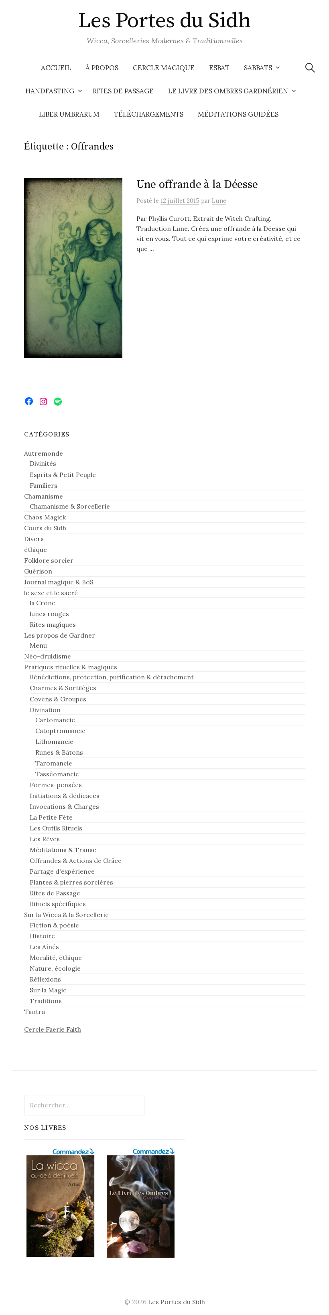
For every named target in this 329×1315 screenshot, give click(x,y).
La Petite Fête (51, 817)
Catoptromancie (60, 731)
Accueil (56, 67)
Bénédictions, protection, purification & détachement (112, 677)
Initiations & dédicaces (65, 796)
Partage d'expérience (62, 871)
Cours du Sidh (45, 528)
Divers (34, 539)
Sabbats (258, 67)
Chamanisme (43, 496)
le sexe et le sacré (51, 593)
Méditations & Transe (63, 850)
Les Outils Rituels (56, 828)
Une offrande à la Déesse (197, 185)
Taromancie (53, 763)
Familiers (43, 485)
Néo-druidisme (47, 656)
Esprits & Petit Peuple (63, 475)
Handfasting (49, 91)
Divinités (43, 463)
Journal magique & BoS (58, 582)
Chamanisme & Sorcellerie (70, 506)
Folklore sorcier (48, 560)
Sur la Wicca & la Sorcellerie (66, 915)
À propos (101, 67)
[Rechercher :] (310, 67)
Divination (45, 710)
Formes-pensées (56, 785)
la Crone (42, 603)
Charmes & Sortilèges (63, 688)
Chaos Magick (45, 517)
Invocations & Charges (64, 806)
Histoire (42, 936)
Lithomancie (54, 741)
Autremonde (43, 453)
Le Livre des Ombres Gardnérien (228, 91)
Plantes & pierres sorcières (71, 882)
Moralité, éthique (56, 957)
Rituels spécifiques (58, 904)
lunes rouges (49, 614)
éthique (35, 549)
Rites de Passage (123, 91)
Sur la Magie (48, 990)
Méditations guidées (238, 114)
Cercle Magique (164, 67)
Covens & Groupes (58, 699)
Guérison (38, 571)
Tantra (34, 1012)
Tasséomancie (57, 774)
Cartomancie (55, 720)
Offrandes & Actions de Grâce (76, 860)
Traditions (46, 1001)
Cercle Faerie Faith (52, 1029)
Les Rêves (45, 839)
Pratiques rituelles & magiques (70, 667)
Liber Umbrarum (69, 114)
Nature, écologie (55, 968)
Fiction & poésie (54, 925)
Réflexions (45, 979)
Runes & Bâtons (59, 752)
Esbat (219, 67)
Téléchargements (148, 114)
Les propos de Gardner (59, 635)
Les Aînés (44, 947)
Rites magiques (53, 624)
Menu (38, 645)
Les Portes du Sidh (164, 20)
